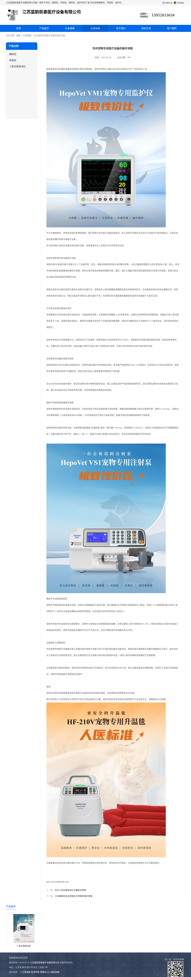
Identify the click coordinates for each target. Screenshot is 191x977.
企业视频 (69, 28)
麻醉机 (12, 54)
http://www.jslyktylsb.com (57, 882)
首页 (18, 28)
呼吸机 (12, 60)
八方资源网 (25, 972)
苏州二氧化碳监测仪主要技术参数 (70, 890)
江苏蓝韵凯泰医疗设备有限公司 (44, 962)
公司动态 (95, 28)
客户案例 (172, 28)
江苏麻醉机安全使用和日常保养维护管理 (73, 896)
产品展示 (44, 28)
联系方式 (146, 28)
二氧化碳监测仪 (17, 66)
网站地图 (55, 972)
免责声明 (35, 972)
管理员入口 (45, 972)
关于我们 (120, 28)
